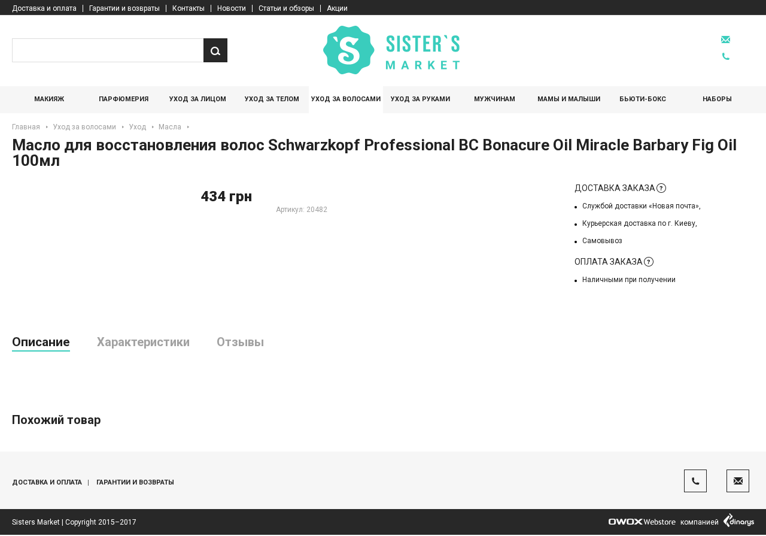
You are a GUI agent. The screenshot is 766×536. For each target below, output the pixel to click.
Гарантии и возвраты (124, 8)
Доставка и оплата (44, 8)
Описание (41, 342)
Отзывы (240, 342)
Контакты (188, 8)
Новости (231, 8)
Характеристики (143, 342)
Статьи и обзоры (286, 8)
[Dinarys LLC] (739, 522)
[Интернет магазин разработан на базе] (642, 522)
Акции (337, 8)
